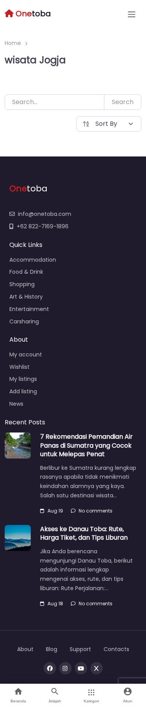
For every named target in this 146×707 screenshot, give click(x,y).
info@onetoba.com (44, 214)
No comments (96, 510)
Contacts (116, 649)
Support (80, 649)
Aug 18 (55, 603)
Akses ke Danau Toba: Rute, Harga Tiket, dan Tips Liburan (84, 533)
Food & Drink (26, 272)
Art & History (26, 297)
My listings (23, 379)
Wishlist (19, 367)
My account (25, 354)
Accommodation (32, 260)
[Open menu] (131, 14)
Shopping (22, 284)
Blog (51, 649)
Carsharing (24, 321)
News (16, 404)
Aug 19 (55, 510)
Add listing (23, 391)
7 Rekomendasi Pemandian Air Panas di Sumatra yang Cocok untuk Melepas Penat (86, 445)
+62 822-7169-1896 (43, 226)
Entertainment (29, 309)
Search (123, 101)
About (25, 649)
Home (13, 43)
